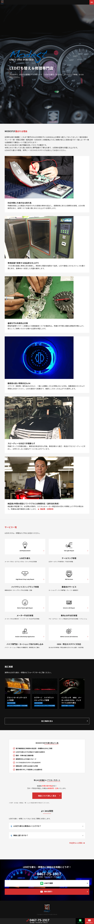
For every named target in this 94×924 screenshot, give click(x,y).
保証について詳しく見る (47, 795)
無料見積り (48, 891)
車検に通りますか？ (20, 835)
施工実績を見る (47, 721)
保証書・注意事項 (46, 509)
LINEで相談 (48, 883)
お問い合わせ (89, 922)
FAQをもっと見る (76, 843)
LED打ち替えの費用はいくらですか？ (27, 826)
